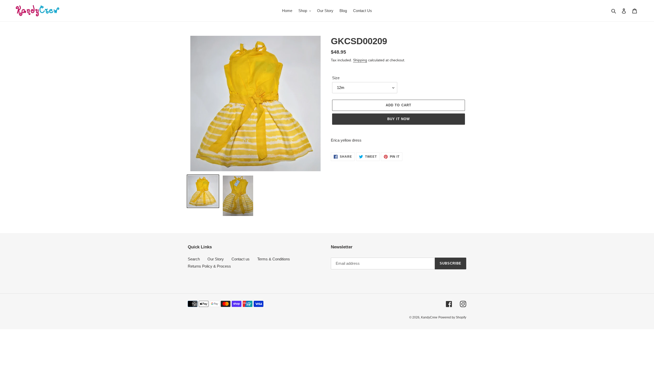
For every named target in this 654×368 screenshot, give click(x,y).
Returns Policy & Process (209, 266)
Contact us (240, 259)
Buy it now (398, 119)
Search (194, 259)
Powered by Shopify (452, 317)
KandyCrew (429, 317)
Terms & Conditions (273, 259)
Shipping (360, 60)
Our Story (215, 259)
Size (336, 78)
